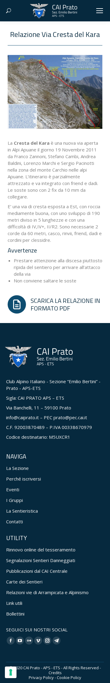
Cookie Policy (69, 677)
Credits (55, 672)
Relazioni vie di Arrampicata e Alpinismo (47, 592)
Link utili (14, 603)
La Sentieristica (22, 511)
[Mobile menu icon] (99, 10)
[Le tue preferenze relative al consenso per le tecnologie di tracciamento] (10, 672)
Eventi (12, 489)
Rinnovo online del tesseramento (40, 550)
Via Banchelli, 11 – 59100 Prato (38, 408)
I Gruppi (14, 500)
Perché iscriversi (23, 479)
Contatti (14, 521)
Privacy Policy (41, 677)
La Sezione (17, 468)
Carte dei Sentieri (24, 582)
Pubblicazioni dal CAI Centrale (37, 571)
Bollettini (15, 614)
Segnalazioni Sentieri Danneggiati (40, 560)
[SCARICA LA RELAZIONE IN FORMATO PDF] (55, 304)
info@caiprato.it (22, 417)
